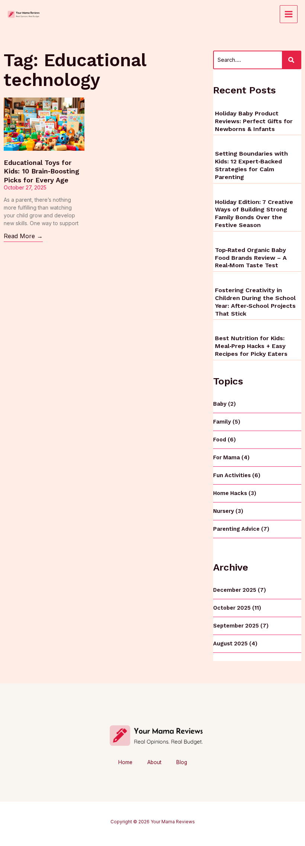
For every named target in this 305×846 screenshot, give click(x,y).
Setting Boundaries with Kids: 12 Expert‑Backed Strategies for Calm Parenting (251, 165)
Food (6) (224, 439)
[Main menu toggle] (289, 14)
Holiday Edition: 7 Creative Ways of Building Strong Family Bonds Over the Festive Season (254, 213)
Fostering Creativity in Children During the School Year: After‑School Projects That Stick (255, 302)
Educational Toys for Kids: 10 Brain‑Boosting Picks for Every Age (41, 171)
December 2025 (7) (239, 590)
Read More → (23, 236)
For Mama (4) (231, 457)
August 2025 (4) (235, 643)
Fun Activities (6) (236, 475)
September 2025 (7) (241, 625)
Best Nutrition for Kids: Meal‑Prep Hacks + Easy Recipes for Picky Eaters (251, 346)
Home (125, 762)
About (154, 762)
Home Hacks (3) (234, 493)
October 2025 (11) (237, 607)
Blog (181, 762)
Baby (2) (224, 403)
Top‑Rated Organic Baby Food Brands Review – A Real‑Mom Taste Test (251, 257)
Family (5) (226, 421)
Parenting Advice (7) (241, 529)
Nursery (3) (228, 511)
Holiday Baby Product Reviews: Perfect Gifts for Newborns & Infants (254, 121)
